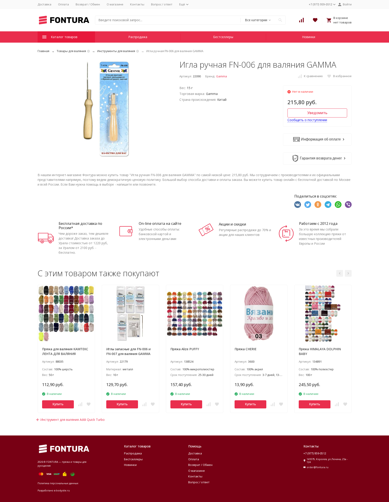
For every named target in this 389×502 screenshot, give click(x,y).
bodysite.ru (63, 490)
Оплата (63, 4)
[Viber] (348, 204)
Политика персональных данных (58, 483)
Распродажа (137, 37)
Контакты (137, 4)
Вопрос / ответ (161, 4)
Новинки (308, 37)
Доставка (44, 4)
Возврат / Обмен (88, 4)
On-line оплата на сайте (160, 223)
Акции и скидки (232, 224)
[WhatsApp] (338, 204)
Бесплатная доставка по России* (80, 225)
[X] (307, 204)
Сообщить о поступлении (307, 120)
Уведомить (317, 112)
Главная (43, 51)
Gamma (221, 76)
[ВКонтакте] (297, 204)
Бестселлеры (223, 37)
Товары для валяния (71, 51)
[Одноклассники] (317, 204)
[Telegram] (328, 204)
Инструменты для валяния (116, 51)
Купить (57, 404)
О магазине (115, 4)
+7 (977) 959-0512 (314, 453)
